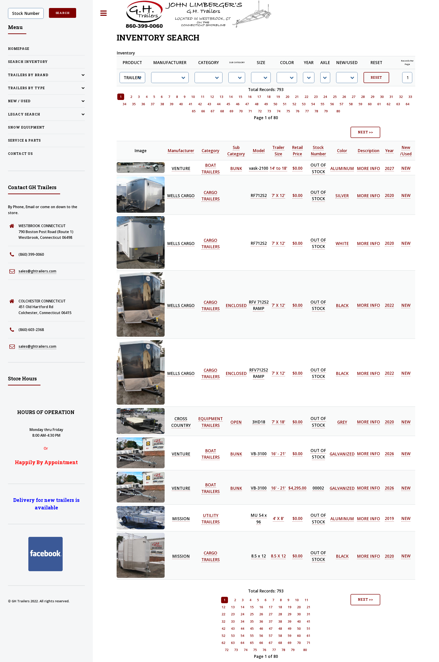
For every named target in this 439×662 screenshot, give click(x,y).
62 (388, 104)
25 (334, 96)
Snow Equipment (26, 127)
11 (202, 96)
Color (342, 150)
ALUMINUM (342, 168)
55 (322, 104)
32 (401, 96)
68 (222, 111)
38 (162, 104)
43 (209, 104)
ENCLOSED (236, 305)
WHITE (342, 243)
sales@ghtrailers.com (37, 271)
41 (190, 104)
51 (284, 104)
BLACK (342, 305)
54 (313, 104)
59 (360, 104)
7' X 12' (278, 195)
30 (382, 96)
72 (259, 111)
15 (240, 96)
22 (306, 96)
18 (268, 96)
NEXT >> (365, 132)
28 (363, 96)
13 (221, 96)
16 (249, 96)
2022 (389, 305)
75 (288, 111)
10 (193, 96)
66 (203, 111)
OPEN (236, 422)
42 (200, 104)
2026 (389, 453)
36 (143, 104)
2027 (389, 168)
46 (237, 104)
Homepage (18, 48)
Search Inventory (28, 61)
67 (212, 111)
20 (287, 96)
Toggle (103, 13)
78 (316, 111)
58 (350, 104)
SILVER (342, 195)
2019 (389, 518)
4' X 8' (278, 518)
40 (181, 104)
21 (297, 96)
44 (218, 104)
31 (391, 96)
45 (228, 104)
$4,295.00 (297, 488)
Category (210, 150)
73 (269, 111)
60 (369, 104)
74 (278, 111)
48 (256, 104)
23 (316, 96)
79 (326, 111)
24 (325, 96)
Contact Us (20, 153)
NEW (405, 168)
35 (134, 104)
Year (389, 150)
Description (368, 150)
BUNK (236, 168)
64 (407, 104)
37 (152, 104)
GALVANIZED (342, 453)
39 (171, 104)
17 (259, 96)
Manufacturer (181, 150)
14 (230, 96)
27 (353, 96)
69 (231, 111)
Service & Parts (24, 140)
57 (341, 104)
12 (212, 96)
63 (398, 104)
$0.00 (297, 168)
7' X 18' (278, 422)
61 (379, 104)
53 (303, 104)
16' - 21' (278, 453)
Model (259, 150)
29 (372, 96)
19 (278, 96)
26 (344, 96)
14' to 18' (278, 168)
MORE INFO (368, 168)
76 (297, 111)
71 (250, 111)
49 (266, 104)
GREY (342, 422)
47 (247, 104)
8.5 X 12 (278, 556)
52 (294, 104)
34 (124, 104)
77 (307, 111)
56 (332, 104)
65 (193, 111)
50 (275, 104)
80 (338, 111)
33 (410, 96)
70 (241, 111)
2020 (389, 195)
